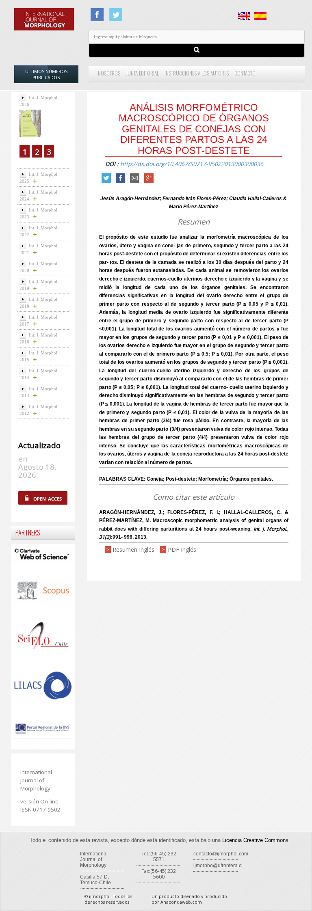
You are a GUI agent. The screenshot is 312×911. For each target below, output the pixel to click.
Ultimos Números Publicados (46, 74)
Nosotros (109, 73)
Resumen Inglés (133, 549)
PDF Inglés (182, 549)
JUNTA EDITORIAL (142, 73)
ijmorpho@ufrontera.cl (218, 865)
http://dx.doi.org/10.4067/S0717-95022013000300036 (191, 164)
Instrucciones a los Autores (197, 73)
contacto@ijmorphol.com (220, 854)
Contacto (245, 73)
